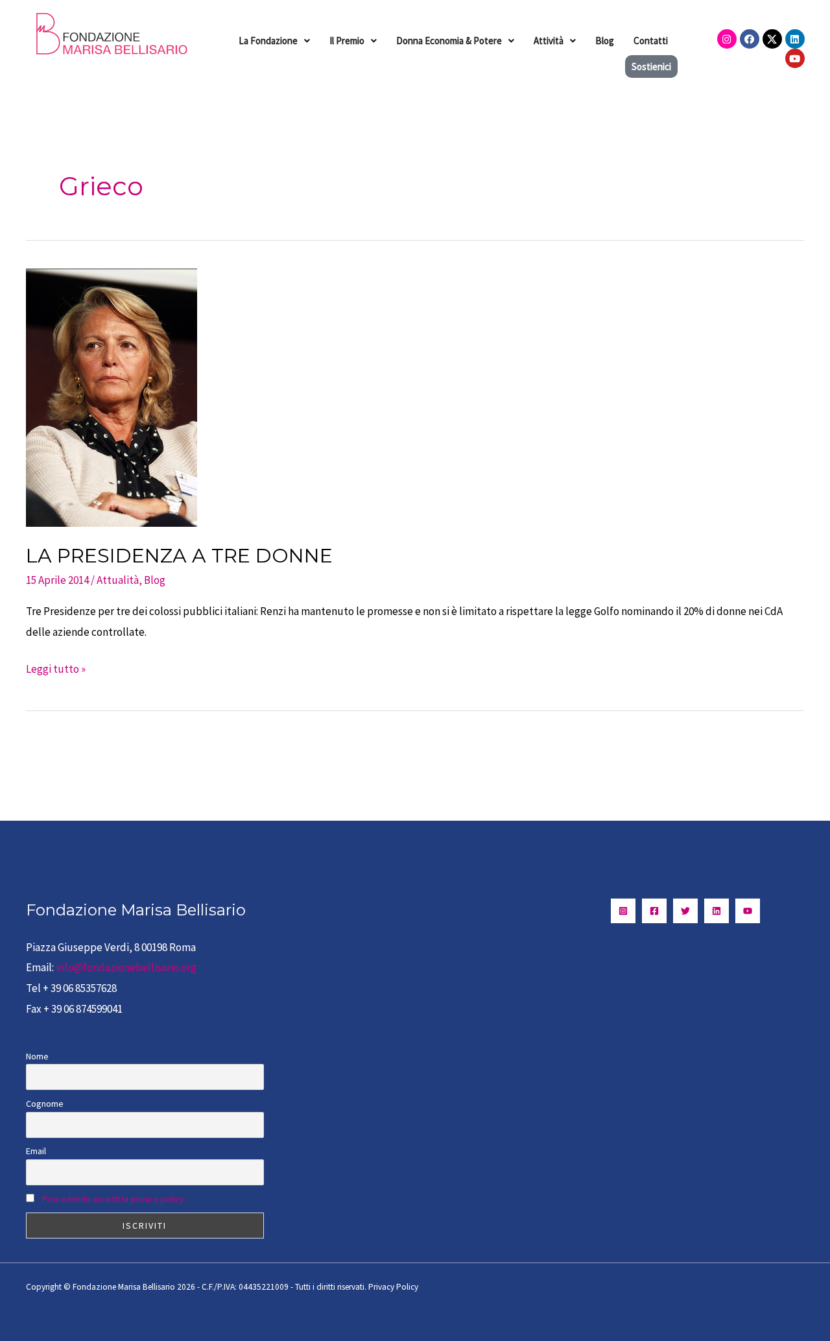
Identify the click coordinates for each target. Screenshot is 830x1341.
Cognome (45, 1103)
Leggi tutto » (56, 667)
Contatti (651, 40)
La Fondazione (268, 40)
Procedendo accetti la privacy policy (113, 1199)
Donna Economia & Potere (449, 40)
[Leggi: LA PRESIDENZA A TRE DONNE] (111, 396)
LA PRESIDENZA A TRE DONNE (179, 556)
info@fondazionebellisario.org (126, 967)
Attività (548, 40)
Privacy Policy (393, 1286)
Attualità (118, 580)
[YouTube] (747, 911)
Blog (604, 40)
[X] (685, 911)
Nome (37, 1056)
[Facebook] (654, 911)
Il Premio (346, 40)
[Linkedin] (716, 911)
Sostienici (651, 66)
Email (36, 1151)
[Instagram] (623, 911)
